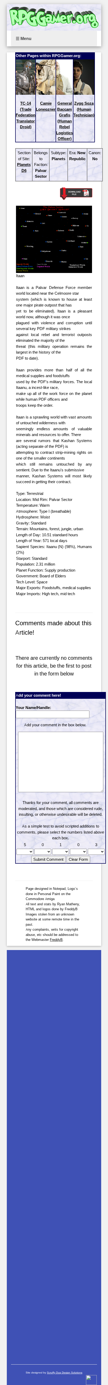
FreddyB (56, 939)
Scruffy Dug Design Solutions (64, 1372)
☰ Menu (23, 38)
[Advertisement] (54, 1154)
